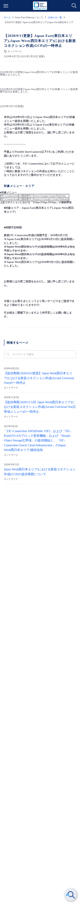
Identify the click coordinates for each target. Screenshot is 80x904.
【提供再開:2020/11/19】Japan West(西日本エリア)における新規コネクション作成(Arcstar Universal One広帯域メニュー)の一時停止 (40, 406)
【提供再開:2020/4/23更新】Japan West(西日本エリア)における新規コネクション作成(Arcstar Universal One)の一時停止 (39, 378)
